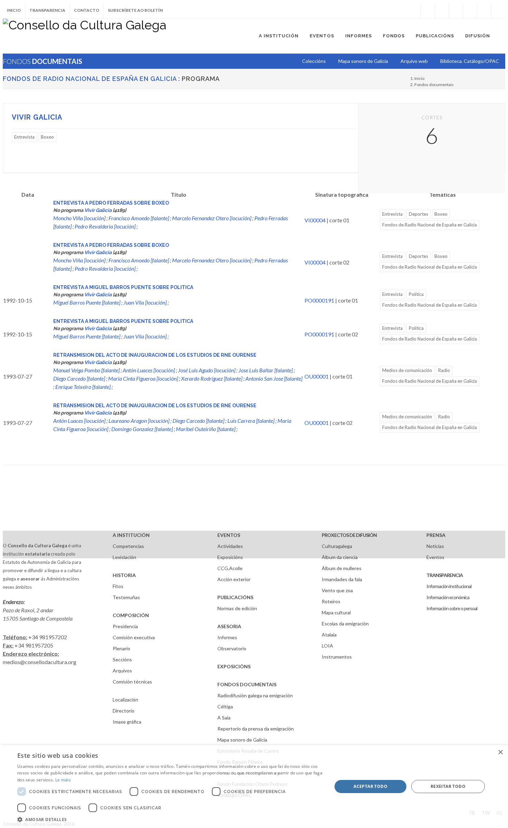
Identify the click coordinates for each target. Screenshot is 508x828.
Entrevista (24, 137)
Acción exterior (234, 579)
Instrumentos (337, 657)
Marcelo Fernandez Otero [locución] (211, 218)
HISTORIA (124, 575)
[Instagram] (413, 10)
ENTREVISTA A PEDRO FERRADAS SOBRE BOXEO (111, 203)
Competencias (128, 546)
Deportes (418, 214)
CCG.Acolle (230, 568)
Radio (444, 370)
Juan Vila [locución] (145, 302)
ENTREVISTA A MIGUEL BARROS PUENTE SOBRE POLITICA (123, 287)
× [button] (500, 752)
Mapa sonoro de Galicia (242, 740)
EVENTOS (228, 535)
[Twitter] (442, 10)
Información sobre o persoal (451, 608)
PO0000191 (319, 300)
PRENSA (435, 535)
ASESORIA (229, 626)
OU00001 (316, 376)
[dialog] (254, 786)
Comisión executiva (134, 637)
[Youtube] (470, 10)
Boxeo (47, 137)
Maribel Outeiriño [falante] (205, 429)
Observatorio (231, 648)
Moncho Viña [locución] (79, 218)
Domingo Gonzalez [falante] (142, 429)
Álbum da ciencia (340, 557)
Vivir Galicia (37, 117)
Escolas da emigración (345, 623)
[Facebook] (427, 10)
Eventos (435, 557)
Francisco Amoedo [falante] (139, 218)
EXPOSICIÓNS (234, 666)
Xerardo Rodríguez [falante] (211, 378)
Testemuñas (126, 597)
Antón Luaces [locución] (149, 370)
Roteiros (331, 601)
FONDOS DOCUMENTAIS (246, 684)
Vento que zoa (337, 590)
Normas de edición (237, 608)
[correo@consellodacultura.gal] (498, 10)
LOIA (327, 646)
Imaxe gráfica (127, 722)
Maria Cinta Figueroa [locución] (143, 378)
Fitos (118, 586)
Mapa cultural (336, 612)
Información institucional (448, 586)
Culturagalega (337, 546)
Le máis (63, 780)
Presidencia (125, 626)
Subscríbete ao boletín (135, 10)
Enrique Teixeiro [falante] (83, 386)
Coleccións (314, 61)
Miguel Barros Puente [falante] (86, 302)
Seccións (122, 659)
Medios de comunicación (407, 370)
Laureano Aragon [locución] (139, 420)
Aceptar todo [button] (370, 786)
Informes (227, 637)
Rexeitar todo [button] (448, 786)
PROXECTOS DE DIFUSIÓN (349, 535)
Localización (125, 700)
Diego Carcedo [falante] (79, 378)
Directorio (123, 711)
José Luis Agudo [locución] (206, 370)
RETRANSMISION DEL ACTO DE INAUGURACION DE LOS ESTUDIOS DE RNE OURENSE (154, 355)
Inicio (14, 10)
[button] (170, 819)
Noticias (435, 546)
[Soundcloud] (456, 10)
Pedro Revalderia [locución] (105, 226)
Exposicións (230, 557)
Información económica (447, 597)
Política (416, 294)
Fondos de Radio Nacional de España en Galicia (90, 78)
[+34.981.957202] (484, 10)
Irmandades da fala (342, 579)
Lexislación (124, 557)
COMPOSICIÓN (131, 615)
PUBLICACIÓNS (235, 597)
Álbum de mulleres (341, 568)
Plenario (121, 648)
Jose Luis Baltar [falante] (265, 370)
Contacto (86, 10)
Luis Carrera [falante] (250, 420)
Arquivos (122, 670)
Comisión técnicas (132, 682)
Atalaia (329, 635)
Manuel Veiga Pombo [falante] (86, 370)
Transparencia (47, 10)
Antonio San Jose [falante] (273, 378)
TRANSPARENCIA (444, 575)
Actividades (230, 546)
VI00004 (315, 220)
